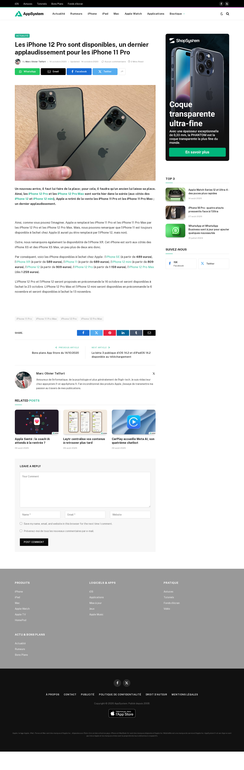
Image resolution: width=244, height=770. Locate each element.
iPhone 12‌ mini (121, 262)
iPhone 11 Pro (24, 319)
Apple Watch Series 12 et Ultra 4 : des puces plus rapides (208, 191)
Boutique (176, 13)
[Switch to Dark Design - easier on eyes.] (222, 13)
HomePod (20, 620)
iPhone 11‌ (71, 262)
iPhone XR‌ (23, 262)
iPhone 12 (22, 199)
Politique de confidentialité (120, 694)
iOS (17, 3)
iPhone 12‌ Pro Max (141, 267)
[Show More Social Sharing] (122, 71)
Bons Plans (57, 3)
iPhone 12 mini (43, 199)
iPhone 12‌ (33, 267)
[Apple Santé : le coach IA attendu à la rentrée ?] (37, 422)
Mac (116, 13)
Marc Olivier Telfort (36, 61)
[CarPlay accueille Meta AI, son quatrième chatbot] (134, 422)
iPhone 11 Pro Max (46, 319)
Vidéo (167, 608)
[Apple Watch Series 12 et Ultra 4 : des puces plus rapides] (175, 194)
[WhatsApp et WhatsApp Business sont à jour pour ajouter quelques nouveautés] (175, 230)
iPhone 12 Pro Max (71, 194)
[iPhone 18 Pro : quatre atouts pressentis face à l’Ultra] (175, 212)
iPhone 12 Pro (38, 194)
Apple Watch (133, 13)
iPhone (92, 13)
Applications (155, 13)
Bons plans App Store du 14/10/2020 (55, 352)
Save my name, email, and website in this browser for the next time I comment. (68, 523)
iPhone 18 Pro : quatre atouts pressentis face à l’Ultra (206, 209)
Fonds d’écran (75, 3)
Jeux (91, 608)
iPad (105, 13)
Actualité (58, 13)
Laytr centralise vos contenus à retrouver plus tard (84, 441)
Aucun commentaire (115, 61)
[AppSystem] (29, 13)
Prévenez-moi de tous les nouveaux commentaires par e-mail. (59, 531)
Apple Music (96, 614)
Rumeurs (76, 13)
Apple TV (20, 614)
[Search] (227, 14)
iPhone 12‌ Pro (83, 267)
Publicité (87, 694)
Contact (70, 694)
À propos (52, 694)
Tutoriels (42, 3)
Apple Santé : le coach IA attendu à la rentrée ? (32, 441)
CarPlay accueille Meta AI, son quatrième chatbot (133, 441)
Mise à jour (95, 603)
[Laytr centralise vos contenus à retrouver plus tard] (85, 422)
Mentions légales (185, 694)
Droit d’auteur (156, 694)
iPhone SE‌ (113, 257)
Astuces (27, 3)
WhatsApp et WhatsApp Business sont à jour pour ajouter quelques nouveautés (208, 229)
